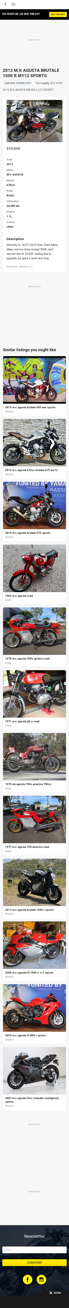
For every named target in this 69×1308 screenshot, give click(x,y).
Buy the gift (58, 14)
